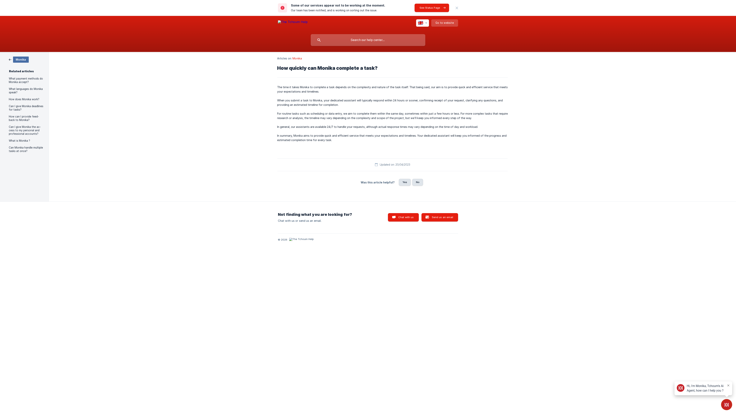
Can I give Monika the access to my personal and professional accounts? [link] (25, 130)
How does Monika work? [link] (24, 99)
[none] (457, 8)
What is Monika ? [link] (19, 140)
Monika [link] (297, 58)
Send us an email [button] (442, 217)
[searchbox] (368, 40)
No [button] (417, 182)
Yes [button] (404, 182)
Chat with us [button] (406, 217)
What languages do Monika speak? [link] (26, 90)
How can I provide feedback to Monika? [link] (24, 118)
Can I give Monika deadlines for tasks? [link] (26, 108)
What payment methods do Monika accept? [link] (26, 80)
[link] (19, 59)
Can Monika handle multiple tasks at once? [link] (26, 149)
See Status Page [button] (430, 7)
